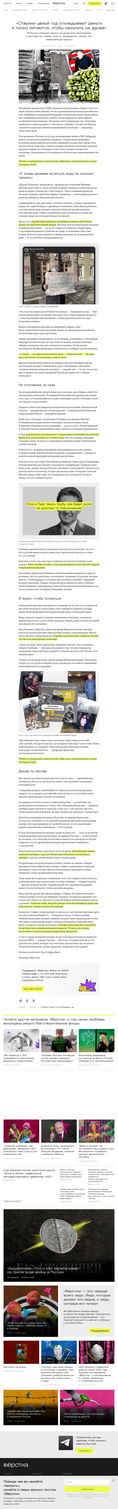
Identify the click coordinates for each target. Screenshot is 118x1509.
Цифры (30, 3)
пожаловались (44, 586)
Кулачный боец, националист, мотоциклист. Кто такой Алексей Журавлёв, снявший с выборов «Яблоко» (58, 1150)
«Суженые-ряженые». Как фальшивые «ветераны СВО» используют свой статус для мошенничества (20, 1150)
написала (88, 191)
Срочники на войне (14, 1367)
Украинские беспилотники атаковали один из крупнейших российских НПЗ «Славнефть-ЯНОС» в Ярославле (72, 1194)
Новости (7, 3)
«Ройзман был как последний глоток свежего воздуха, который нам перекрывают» (58, 1058)
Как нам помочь (33, 989)
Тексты (19, 3)
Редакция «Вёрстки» (49, 46)
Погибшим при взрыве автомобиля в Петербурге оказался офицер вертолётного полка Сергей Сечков (101, 1194)
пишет (22, 611)
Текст (60, 46)
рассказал (77, 114)
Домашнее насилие (71, 10)
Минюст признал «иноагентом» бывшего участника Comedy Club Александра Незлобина (71, 1173)
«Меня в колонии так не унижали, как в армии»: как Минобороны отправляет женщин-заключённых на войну (96, 1151)
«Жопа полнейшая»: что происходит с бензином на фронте (84, 1415)
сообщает (69, 124)
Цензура (89, 10)
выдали (95, 564)
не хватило (24, 142)
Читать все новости (12, 1201)
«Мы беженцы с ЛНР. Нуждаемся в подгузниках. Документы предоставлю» (18, 1058)
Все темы (110, 10)
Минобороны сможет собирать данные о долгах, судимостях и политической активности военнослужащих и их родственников (101, 1175)
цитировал (57, 750)
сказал (31, 474)
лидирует (40, 579)
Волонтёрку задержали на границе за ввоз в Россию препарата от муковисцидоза (96, 1058)
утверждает (72, 121)
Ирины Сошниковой (49, 306)
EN (84, 3)
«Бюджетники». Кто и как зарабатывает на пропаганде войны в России (43, 1270)
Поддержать (94, 3)
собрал (22, 663)
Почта (69, 1482)
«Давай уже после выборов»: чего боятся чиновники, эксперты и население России (26, 1414)
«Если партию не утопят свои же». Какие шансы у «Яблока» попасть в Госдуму (27, 1325)
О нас (75, 3)
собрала (43, 912)
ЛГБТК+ (55, 10)
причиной (41, 456)
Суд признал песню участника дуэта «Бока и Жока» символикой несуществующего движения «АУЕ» (29, 1173)
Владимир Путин (20, 10)
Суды (5, 10)
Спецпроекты (43, 3)
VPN (99, 10)
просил (83, 461)
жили (82, 839)
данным (26, 802)
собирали (90, 136)
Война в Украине (39, 10)
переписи (80, 395)
